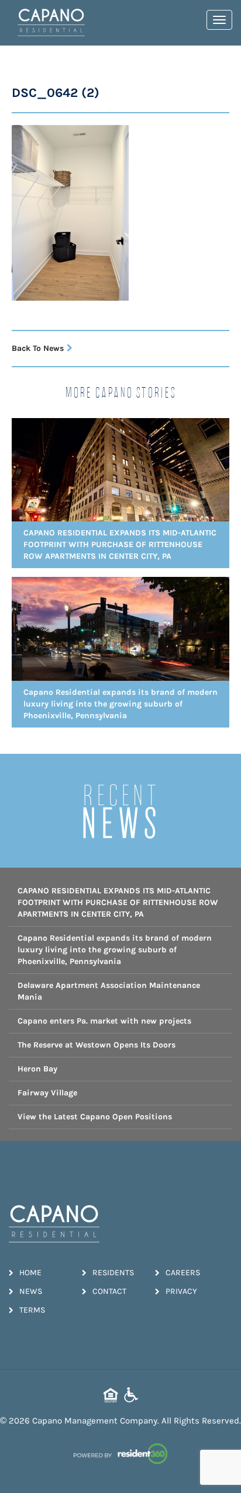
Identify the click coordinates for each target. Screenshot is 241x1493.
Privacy (181, 1291)
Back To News (38, 348)
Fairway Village (47, 1093)
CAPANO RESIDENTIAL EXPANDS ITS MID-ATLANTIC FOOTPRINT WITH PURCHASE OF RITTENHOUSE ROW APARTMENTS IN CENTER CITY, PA (118, 902)
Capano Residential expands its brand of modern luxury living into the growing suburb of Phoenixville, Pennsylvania (115, 949)
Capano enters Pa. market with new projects (104, 1021)
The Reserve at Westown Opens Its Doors (96, 1045)
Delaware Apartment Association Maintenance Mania (109, 991)
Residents (113, 1272)
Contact (109, 1291)
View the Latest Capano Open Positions (95, 1117)
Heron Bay (37, 1069)
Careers (183, 1272)
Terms (32, 1310)
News (30, 1291)
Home (30, 1272)
